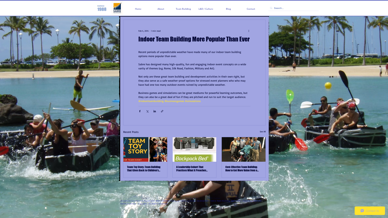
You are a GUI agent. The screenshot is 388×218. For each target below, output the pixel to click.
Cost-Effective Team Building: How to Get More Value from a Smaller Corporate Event (241, 168)
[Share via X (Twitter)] (147, 111)
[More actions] (249, 31)
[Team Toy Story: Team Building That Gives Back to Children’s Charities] (145, 149)
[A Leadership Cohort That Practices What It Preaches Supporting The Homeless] (194, 149)
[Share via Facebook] (139, 111)
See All (263, 131)
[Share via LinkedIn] (154, 111)
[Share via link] (162, 111)
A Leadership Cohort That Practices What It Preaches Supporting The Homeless (191, 168)
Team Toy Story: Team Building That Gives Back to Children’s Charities (143, 168)
